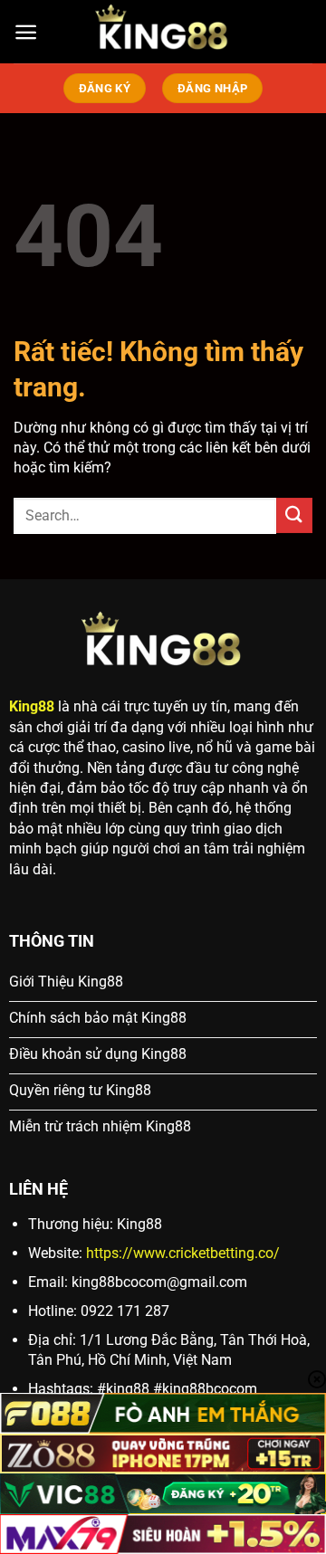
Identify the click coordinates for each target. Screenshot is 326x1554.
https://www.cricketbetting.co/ (183, 1253)
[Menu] (26, 32)
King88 (31, 706)
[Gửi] (294, 515)
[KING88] (163, 31)
